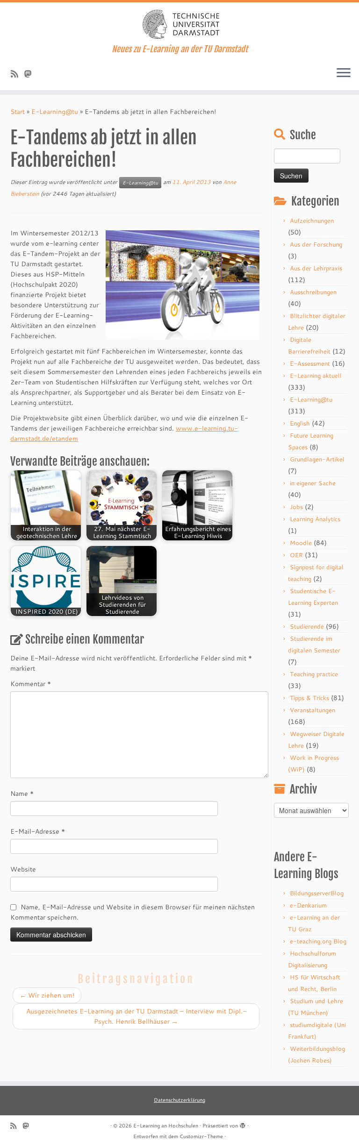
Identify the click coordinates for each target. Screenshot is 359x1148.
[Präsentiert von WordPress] (242, 1123)
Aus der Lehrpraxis (316, 268)
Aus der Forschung (316, 244)
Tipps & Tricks (309, 698)
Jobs (296, 507)
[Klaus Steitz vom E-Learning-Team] (31, 74)
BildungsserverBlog (317, 893)
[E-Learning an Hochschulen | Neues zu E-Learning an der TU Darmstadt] (179, 23)
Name (22, 793)
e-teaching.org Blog (318, 941)
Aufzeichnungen (312, 220)
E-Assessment (310, 363)
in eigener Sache (313, 483)
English (300, 423)
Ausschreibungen (313, 292)
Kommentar (30, 683)
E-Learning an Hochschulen (165, 1125)
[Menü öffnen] (344, 73)
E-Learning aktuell (316, 375)
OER (296, 555)
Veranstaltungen (312, 710)
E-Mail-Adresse (37, 831)
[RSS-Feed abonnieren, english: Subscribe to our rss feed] (17, 74)
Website (23, 869)
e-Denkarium (308, 905)
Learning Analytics (315, 519)
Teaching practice (314, 674)
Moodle (301, 543)
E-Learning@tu (54, 111)
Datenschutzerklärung (179, 1100)
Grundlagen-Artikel (317, 459)
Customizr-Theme (201, 1136)
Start (17, 111)
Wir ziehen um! (47, 995)
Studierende (307, 626)
